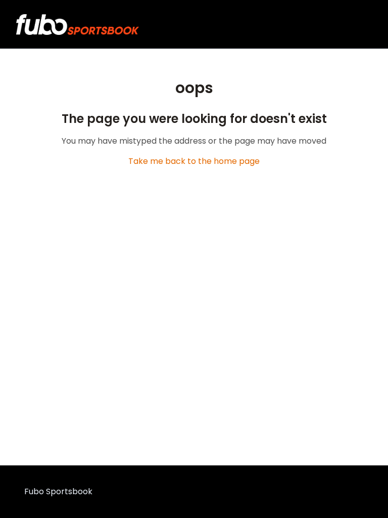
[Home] (77, 24)
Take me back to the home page (194, 161)
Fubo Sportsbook (58, 491)
